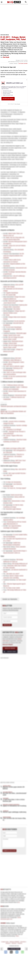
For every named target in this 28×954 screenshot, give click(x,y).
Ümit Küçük (6, 57)
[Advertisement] (14, 18)
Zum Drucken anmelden (22, 63)
